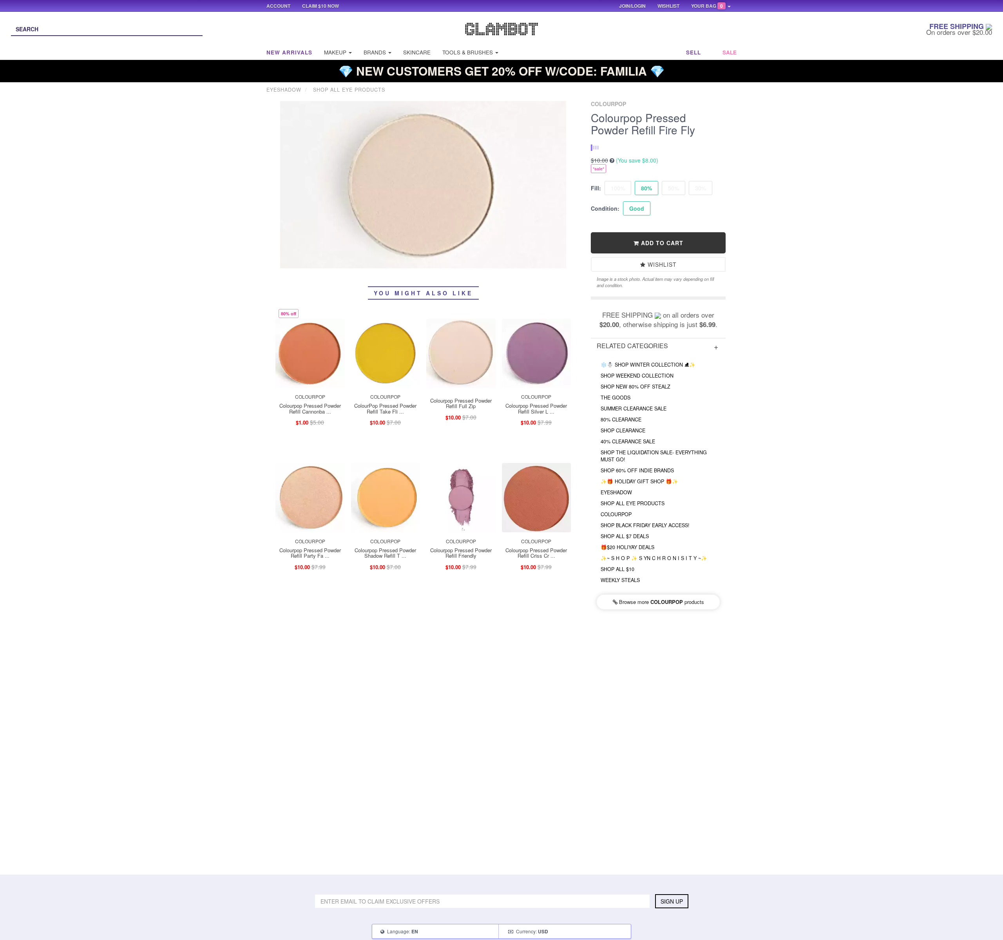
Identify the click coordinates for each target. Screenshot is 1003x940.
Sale (729, 52)
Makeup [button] (336, 52)
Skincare (417, 52)
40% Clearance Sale (628, 441)
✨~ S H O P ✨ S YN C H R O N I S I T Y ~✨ (654, 558)
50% (673, 188)
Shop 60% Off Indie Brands (637, 470)
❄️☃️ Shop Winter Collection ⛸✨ (648, 364)
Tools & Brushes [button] (468, 52)
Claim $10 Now (320, 5)
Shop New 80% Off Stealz (635, 386)
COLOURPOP (616, 514)
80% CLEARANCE (621, 419)
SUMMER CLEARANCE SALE (633, 408)
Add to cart (661, 243)
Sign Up (672, 901)
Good (636, 208)
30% (700, 188)
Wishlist (661, 264)
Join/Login (632, 5)
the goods (615, 397)
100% (618, 188)
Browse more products (660, 602)
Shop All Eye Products (632, 503)
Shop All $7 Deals (625, 536)
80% (646, 188)
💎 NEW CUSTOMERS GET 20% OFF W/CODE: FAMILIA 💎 (501, 70)
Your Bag (707, 5)
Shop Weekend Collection (637, 375)
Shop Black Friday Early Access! (645, 525)
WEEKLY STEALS (620, 580)
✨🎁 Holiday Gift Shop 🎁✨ (639, 481)
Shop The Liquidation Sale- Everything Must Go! (654, 456)
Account (278, 5)
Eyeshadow (616, 492)
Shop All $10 (617, 569)
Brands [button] (375, 52)
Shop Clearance (623, 430)
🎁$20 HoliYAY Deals (627, 547)
